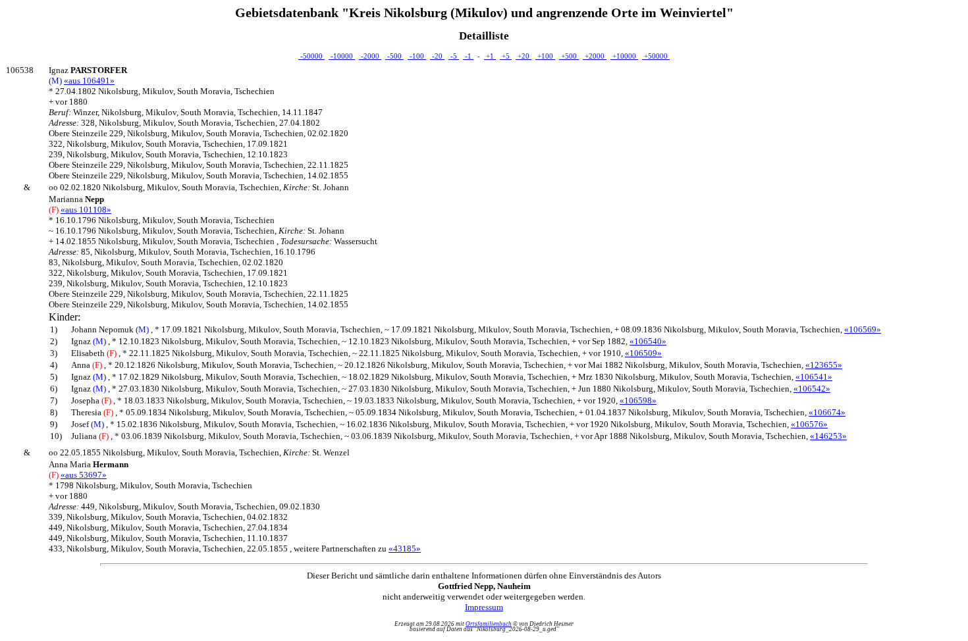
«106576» (809, 424)
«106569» (862, 329)
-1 (468, 56)
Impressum (484, 607)
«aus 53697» (84, 475)
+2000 (594, 56)
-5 (453, 56)
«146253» (828, 436)
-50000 (311, 56)
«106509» (643, 353)
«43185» (405, 548)
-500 (394, 56)
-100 (417, 56)
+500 (569, 56)
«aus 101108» (86, 210)
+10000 (624, 56)
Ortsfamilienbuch (489, 624)
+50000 (656, 56)
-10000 (342, 56)
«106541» (813, 377)
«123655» (823, 365)
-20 (437, 56)
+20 (523, 56)
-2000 (370, 56)
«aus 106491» (89, 81)
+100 (545, 56)
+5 (506, 56)
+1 (490, 56)
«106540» (648, 341)
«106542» (811, 389)
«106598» (638, 400)
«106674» (827, 412)
